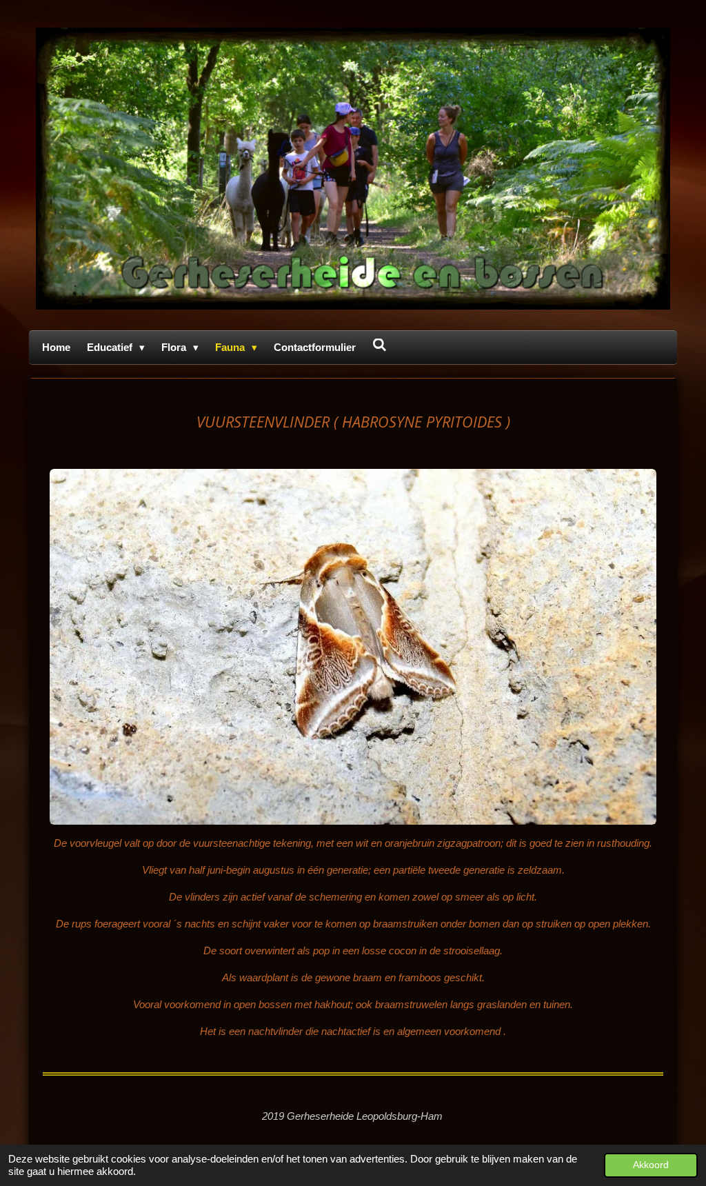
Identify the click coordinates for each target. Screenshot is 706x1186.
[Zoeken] (379, 345)
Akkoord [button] (651, 1165)
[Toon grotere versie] (353, 646)
